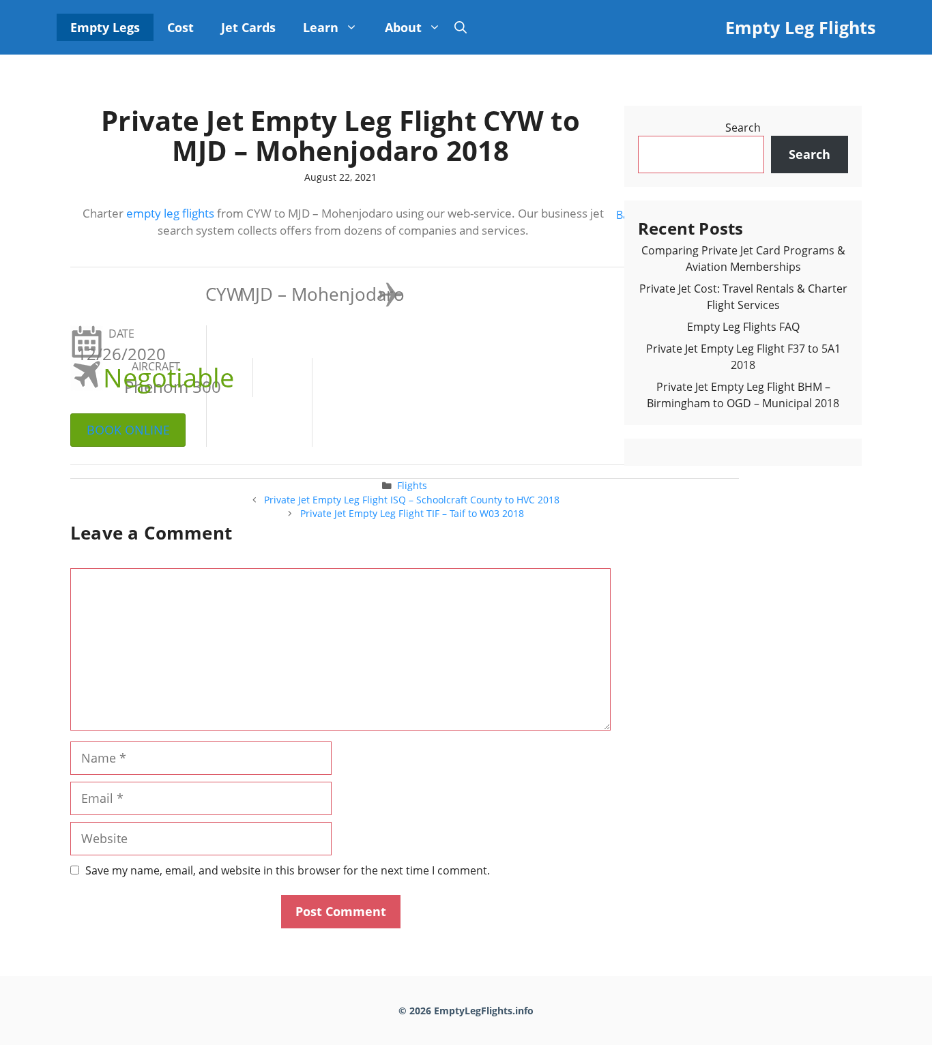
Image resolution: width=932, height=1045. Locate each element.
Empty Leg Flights (800, 27)
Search (743, 127)
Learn (320, 27)
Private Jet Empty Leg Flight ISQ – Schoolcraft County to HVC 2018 (411, 499)
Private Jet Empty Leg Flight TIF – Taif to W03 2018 (412, 513)
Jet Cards (248, 27)
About (403, 27)
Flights (412, 485)
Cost (180, 27)
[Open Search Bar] (460, 27)
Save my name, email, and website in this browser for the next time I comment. (287, 870)
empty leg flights (170, 213)
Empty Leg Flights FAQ (743, 326)
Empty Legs (105, 27)
